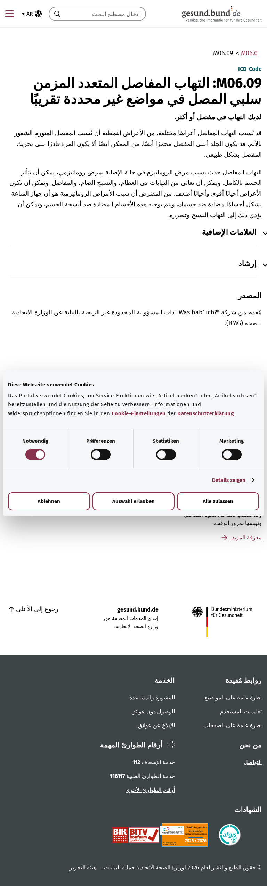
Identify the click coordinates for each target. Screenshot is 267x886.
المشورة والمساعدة (152, 697)
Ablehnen (49, 501)
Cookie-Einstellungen (139, 413)
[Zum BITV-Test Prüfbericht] (135, 835)
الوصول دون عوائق (153, 711)
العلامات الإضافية (229, 232)
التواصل (253, 762)
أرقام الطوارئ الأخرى (150, 790)
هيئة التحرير (83, 867)
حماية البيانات (119, 867)
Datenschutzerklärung (205, 413)
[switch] (101, 454)
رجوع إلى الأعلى (36, 609)
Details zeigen (228, 480)
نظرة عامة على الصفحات (232, 725)
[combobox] (106, 14)
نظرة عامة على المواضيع (233, 697)
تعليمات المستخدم (241, 711)
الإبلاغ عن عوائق (156, 725)
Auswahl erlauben (133, 501)
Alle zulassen (218, 501)
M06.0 (249, 53)
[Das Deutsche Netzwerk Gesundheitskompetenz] (185, 835)
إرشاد (247, 263)
